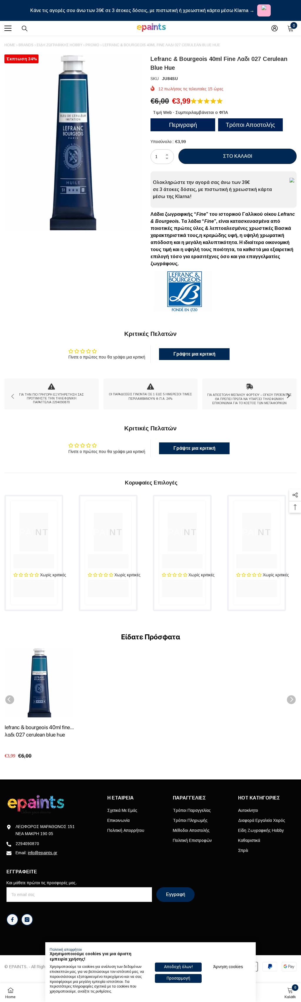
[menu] (7, 28)
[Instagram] (27, 919)
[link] (51, 394)
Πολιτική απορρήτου (66, 950)
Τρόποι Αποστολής (250, 125)
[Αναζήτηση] (24, 28)
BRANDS (26, 45)
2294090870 (27, 843)
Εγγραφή (175, 894)
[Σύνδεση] (274, 28)
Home (9, 45)
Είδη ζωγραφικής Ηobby (59, 45)
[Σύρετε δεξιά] (288, 396)
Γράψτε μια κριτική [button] (194, 353)
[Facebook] (12, 919)
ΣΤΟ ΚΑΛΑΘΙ (237, 156)
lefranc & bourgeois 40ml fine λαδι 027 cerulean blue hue (37, 731)
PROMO (92, 45)
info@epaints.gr (42, 852)
